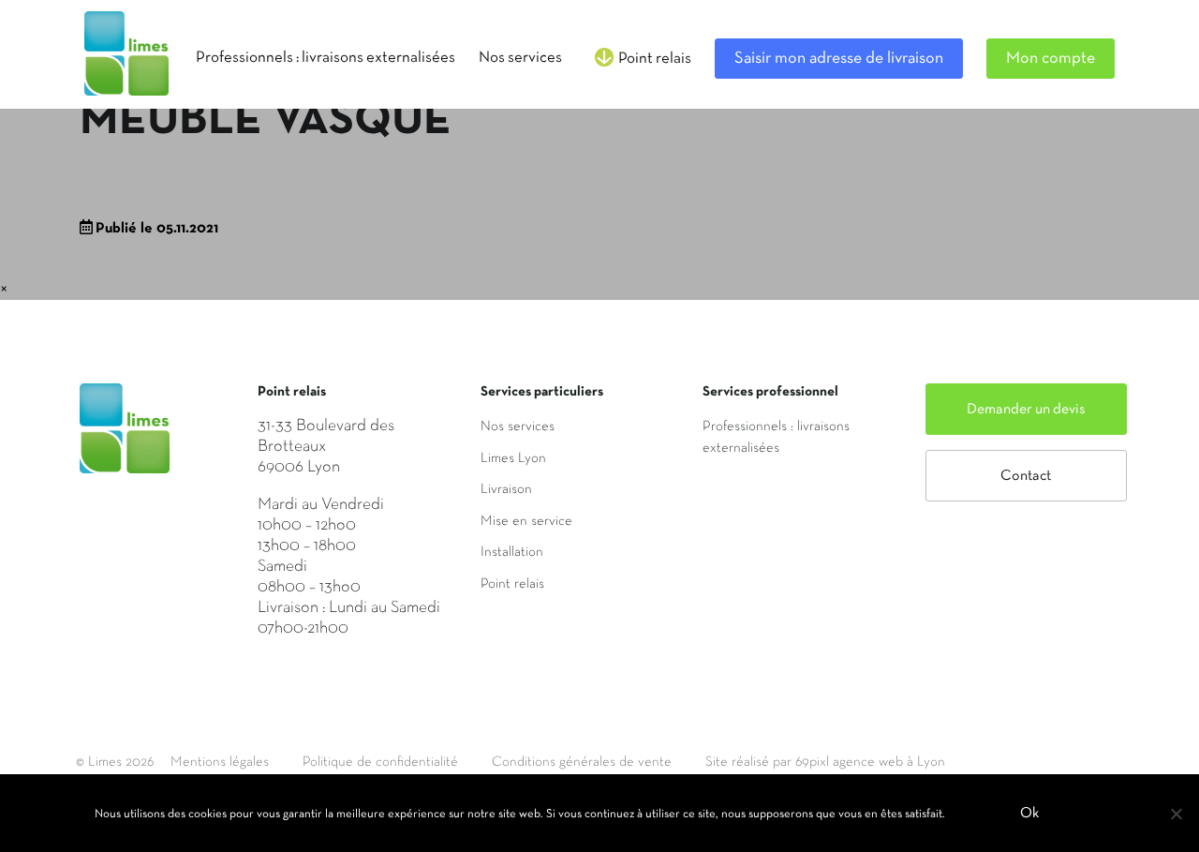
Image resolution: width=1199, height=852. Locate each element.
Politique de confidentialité (380, 762)
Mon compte (1050, 59)
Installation (512, 552)
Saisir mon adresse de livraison (838, 59)
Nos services (518, 426)
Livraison (506, 489)
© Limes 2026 (115, 762)
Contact (1025, 476)
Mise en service (526, 521)
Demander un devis (1026, 409)
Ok (1029, 813)
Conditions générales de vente (582, 762)
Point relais (512, 583)
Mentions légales (219, 762)
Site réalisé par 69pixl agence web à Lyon (825, 762)
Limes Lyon (513, 458)
